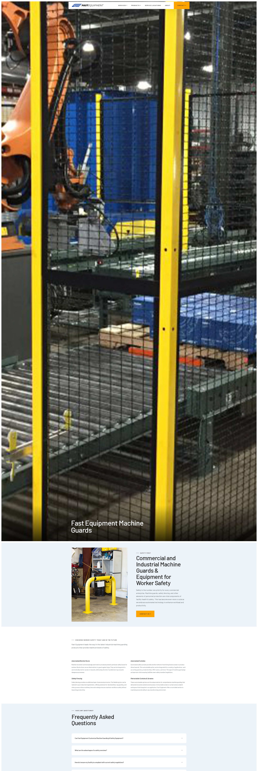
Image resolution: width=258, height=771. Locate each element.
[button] (122, 5)
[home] (87, 5)
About (167, 5)
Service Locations (153, 5)
